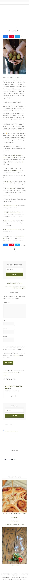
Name (5, 320)
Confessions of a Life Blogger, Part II (14, 513)
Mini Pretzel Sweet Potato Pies (14, 524)
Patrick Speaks (8, 181)
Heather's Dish (14, 14)
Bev (14, 157)
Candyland (14, 517)
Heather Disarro (16, 574)
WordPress (18, 579)
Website (5, 336)
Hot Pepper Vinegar (14, 565)
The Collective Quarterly (15, 170)
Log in (24, 579)
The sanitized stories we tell (11, 229)
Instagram (16, 131)
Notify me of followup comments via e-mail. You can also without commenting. (14, 356)
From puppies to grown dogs (12, 212)
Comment (6, 302)
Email (5, 328)
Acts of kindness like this (11, 205)
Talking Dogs (14, 521)
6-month (21, 162)
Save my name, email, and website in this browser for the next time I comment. (14, 348)
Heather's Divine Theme (19, 577)
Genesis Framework (8, 579)
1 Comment (14, 251)
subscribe (16, 355)
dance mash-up (11, 188)
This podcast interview (10, 221)
